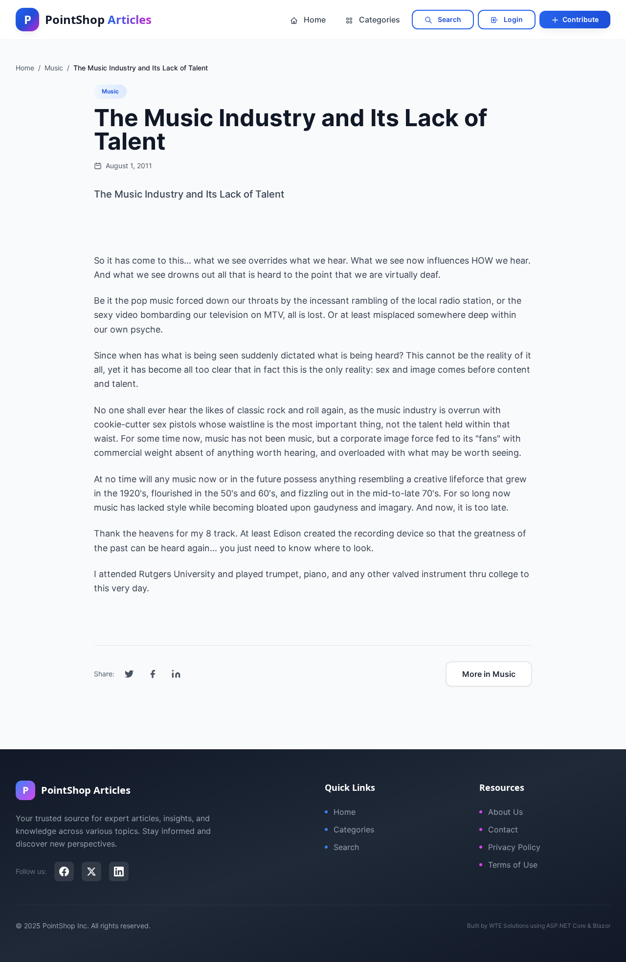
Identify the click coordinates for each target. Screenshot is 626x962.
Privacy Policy (514, 847)
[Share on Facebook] (152, 674)
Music (110, 91)
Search (448, 19)
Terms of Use (512, 865)
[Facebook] (64, 871)
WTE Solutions (509, 925)
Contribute (580, 19)
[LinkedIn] (119, 871)
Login (512, 19)
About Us (505, 812)
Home (314, 19)
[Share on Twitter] (129, 674)
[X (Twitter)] (91, 871)
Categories (378, 19)
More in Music (488, 674)
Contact (503, 829)
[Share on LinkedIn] (176, 674)
